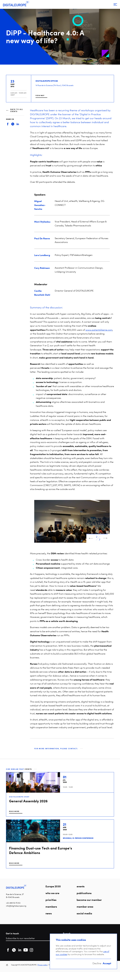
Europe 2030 (53, 886)
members (51, 906)
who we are (52, 893)
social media (84, 913)
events (80, 886)
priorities (51, 899)
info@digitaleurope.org (16, 906)
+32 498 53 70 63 (13, 903)
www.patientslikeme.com (98, 330)
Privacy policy (43, 965)
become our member (89, 899)
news (49, 913)
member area (85, 906)
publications (84, 893)
